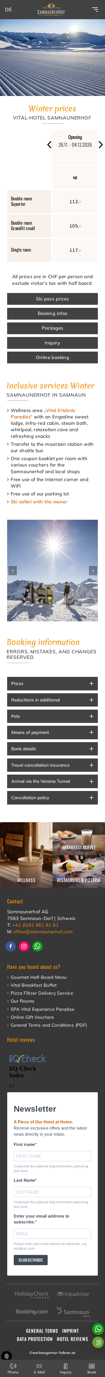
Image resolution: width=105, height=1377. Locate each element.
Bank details (23, 748)
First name (24, 1144)
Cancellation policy (30, 797)
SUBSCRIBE (30, 1260)
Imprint (70, 1330)
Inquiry (52, 343)
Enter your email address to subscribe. (42, 1219)
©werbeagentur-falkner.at (52, 1352)
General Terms (42, 1330)
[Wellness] (26, 855)
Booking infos (53, 313)
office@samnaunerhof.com (43, 932)
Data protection (35, 1339)
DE (8, 9)
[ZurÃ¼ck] (49, 144)
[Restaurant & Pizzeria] (78, 871)
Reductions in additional (35, 699)
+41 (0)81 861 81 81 (35, 925)
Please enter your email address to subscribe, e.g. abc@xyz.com (50, 1246)
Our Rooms (22, 1001)
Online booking (52, 357)
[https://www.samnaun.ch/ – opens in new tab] (73, 1306)
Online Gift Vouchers (32, 1017)
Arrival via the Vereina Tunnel (40, 781)
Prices (17, 683)
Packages (52, 328)
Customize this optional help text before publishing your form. (51, 1169)
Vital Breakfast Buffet (34, 985)
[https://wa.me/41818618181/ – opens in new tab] (37, 946)
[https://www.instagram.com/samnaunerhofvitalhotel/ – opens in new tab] (24, 946)
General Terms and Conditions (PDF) (49, 1025)
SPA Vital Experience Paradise (42, 1009)
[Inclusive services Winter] (52, 570)
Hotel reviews (72, 1339)
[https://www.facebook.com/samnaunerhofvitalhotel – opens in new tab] (11, 946)
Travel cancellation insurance (40, 765)
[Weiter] (93, 570)
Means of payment (30, 732)
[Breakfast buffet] (78, 838)
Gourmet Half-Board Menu (39, 977)
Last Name (24, 1180)
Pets (15, 716)
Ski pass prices (52, 299)
